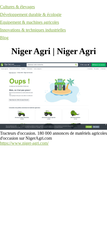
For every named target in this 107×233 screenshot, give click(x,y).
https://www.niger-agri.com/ (24, 143)
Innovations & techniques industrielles (33, 30)
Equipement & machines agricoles (29, 22)
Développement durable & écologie (30, 14)
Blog (4, 37)
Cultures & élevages (17, 6)
